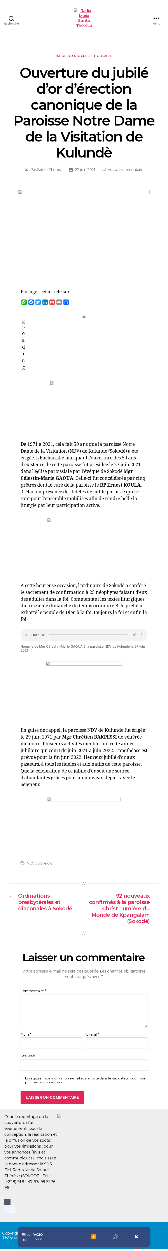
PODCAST (103, 56)
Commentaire (33, 991)
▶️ (94, 1236)
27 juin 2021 (85, 170)
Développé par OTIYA (139, 1248)
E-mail (92, 1035)
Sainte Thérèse (50, 170)
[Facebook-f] (7, 1202)
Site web (28, 1056)
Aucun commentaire (125, 170)
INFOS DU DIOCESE (73, 56)
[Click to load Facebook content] (9, 1209)
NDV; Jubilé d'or (40, 863)
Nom (26, 1035)
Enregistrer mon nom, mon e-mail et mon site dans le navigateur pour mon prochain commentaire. (85, 1080)
